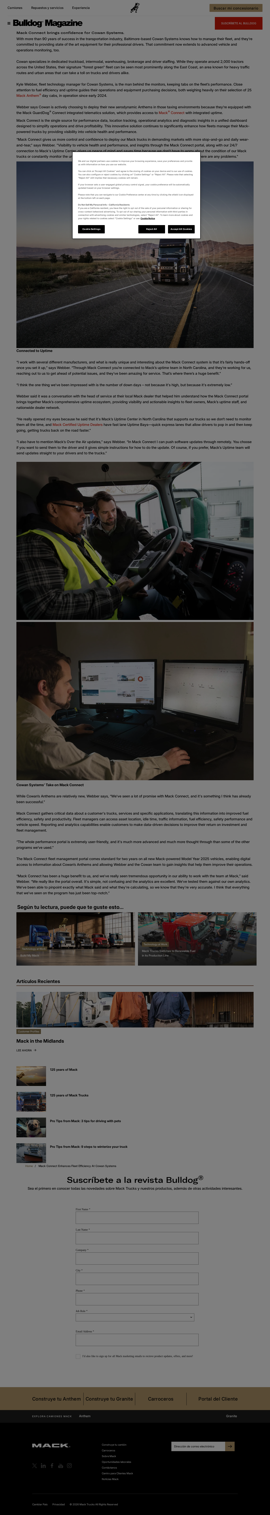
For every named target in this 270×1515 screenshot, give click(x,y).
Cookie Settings (91, 229)
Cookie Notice (148, 218)
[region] (136, 195)
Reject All (151, 229)
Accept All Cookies (181, 229)
